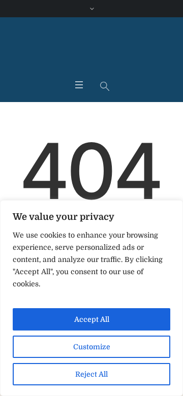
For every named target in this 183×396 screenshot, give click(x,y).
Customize (91, 347)
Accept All (91, 319)
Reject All (91, 374)
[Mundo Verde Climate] (91, 50)
